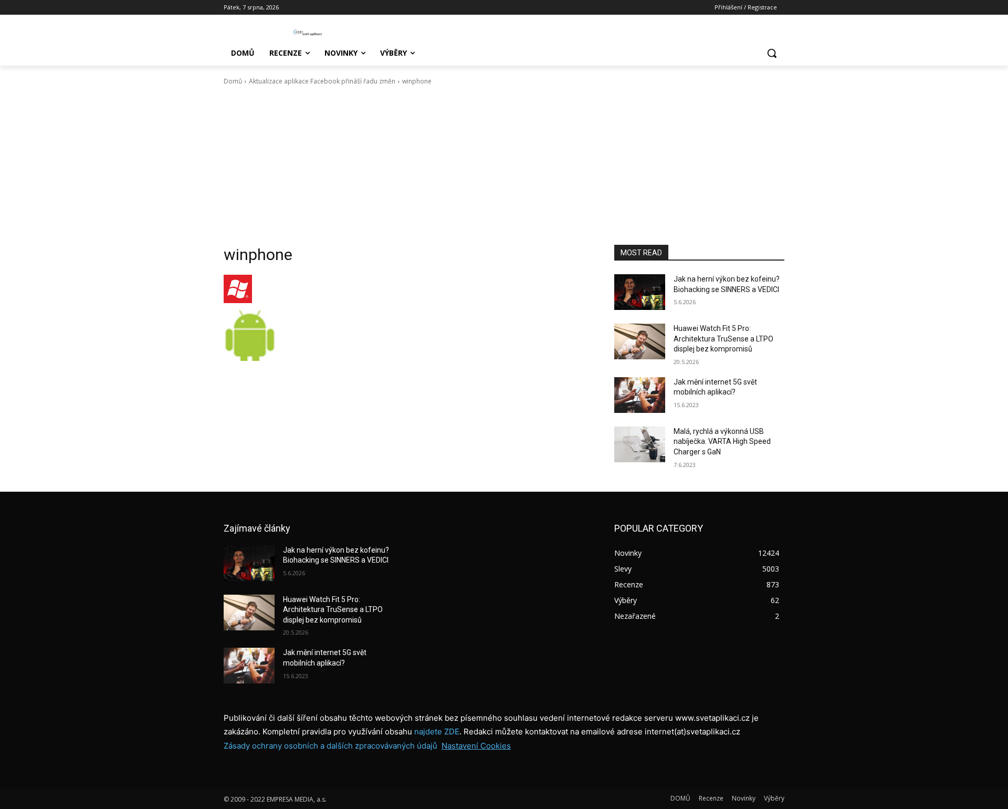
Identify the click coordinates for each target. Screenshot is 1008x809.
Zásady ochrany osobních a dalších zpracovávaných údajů (330, 746)
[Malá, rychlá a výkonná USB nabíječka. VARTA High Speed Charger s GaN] (639, 444)
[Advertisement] (504, 165)
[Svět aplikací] (308, 32)
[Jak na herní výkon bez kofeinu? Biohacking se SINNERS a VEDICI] (639, 292)
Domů (233, 81)
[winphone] (406, 289)
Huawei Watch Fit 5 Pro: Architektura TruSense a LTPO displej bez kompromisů (723, 338)
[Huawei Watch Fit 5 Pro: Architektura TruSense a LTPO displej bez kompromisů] (639, 341)
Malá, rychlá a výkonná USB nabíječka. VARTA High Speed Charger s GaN (722, 441)
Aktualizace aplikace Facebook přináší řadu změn (322, 81)
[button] (771, 53)
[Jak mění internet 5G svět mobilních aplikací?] (639, 395)
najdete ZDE (436, 732)
